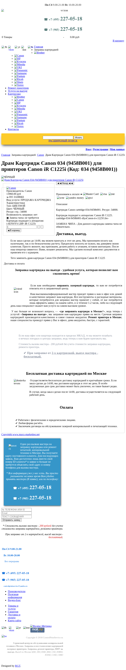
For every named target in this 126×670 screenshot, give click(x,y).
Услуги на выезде (17, 91)
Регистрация (100, 149)
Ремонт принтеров (18, 88)
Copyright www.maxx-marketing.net (20, 434)
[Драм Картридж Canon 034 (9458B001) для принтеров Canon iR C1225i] (42, 180)
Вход (88, 149)
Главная (38, 46)
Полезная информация (15, 596)
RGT (17, 665)
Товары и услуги (13, 607)
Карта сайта (14, 620)
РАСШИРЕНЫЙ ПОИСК (63, 140)
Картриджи (14, 93)
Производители (16, 591)
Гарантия (13, 611)
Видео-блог (14, 600)
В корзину (118, 40)
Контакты (13, 129)
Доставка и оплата (14, 616)
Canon (40, 155)
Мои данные (117, 149)
